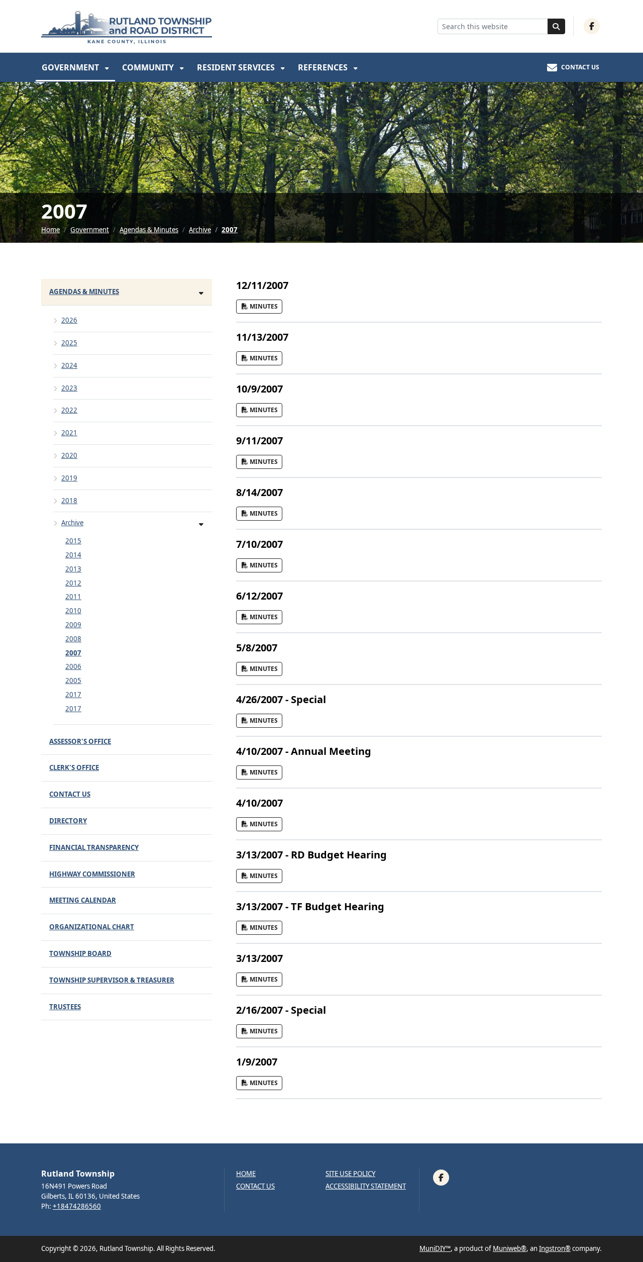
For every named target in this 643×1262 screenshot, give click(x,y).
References (324, 67)
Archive (200, 229)
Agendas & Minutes (149, 229)
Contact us (255, 1186)
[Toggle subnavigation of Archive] (201, 524)
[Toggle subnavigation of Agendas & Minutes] (201, 293)
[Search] (557, 26)
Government (71, 67)
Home (50, 229)
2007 (230, 229)
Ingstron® (555, 1248)
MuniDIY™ (435, 1248)
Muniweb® (509, 1248)
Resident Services (237, 67)
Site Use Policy (350, 1174)
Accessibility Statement (366, 1186)
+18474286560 (77, 1206)
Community (149, 67)
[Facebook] (592, 26)
